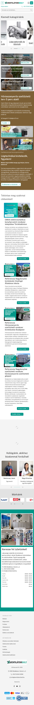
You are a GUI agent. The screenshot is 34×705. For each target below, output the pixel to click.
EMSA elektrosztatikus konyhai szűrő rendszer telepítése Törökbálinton (16, 222)
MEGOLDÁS (25, 63)
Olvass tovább (22, 258)
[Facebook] (14, 686)
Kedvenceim (6, 630)
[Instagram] (19, 686)
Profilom (5, 624)
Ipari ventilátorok (17, 43)
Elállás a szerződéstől (8, 632)
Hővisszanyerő (10, 318)
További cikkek (16, 414)
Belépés (5, 618)
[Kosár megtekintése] (31, 2)
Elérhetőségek (6, 652)
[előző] (11, 48)
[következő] (22, 48)
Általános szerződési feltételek (11, 641)
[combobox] (17, 10)
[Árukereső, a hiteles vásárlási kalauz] (22, 698)
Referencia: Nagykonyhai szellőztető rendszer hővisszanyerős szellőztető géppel (17, 372)
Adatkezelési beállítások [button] (9, 655)
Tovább (4, 123)
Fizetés (4, 646)
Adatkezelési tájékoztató (9, 643)
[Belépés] (28, 2)
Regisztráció (6, 621)
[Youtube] (17, 686)
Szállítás (5, 649)
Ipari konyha (10, 215)
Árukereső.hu (17, 681)
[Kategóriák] (2, 2)
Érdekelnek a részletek (10, 184)
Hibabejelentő (6, 627)
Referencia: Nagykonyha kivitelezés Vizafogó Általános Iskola (16, 281)
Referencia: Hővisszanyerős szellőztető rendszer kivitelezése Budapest (14, 326)
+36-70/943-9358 (28, 6)
